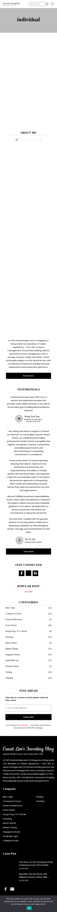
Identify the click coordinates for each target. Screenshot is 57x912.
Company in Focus (13, 613)
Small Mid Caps (12, 660)
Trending (9, 678)
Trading (8, 672)
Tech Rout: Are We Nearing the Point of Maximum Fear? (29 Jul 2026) (36, 863)
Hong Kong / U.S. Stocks (16, 631)
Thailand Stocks (12, 666)
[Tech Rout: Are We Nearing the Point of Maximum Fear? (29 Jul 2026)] (9, 865)
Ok (29, 908)
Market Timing (11, 649)
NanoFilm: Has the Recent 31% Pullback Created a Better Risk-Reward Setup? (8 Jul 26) (33, 876)
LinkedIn (24, 725)
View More (28, 551)
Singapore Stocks (12, 654)
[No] (53, 903)
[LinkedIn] (35, 573)
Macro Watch (11, 643)
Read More (28, 375)
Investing (9, 637)
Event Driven (11, 625)
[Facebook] (21, 573)
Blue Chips (10, 608)
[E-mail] (28, 573)
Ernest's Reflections (13, 619)
